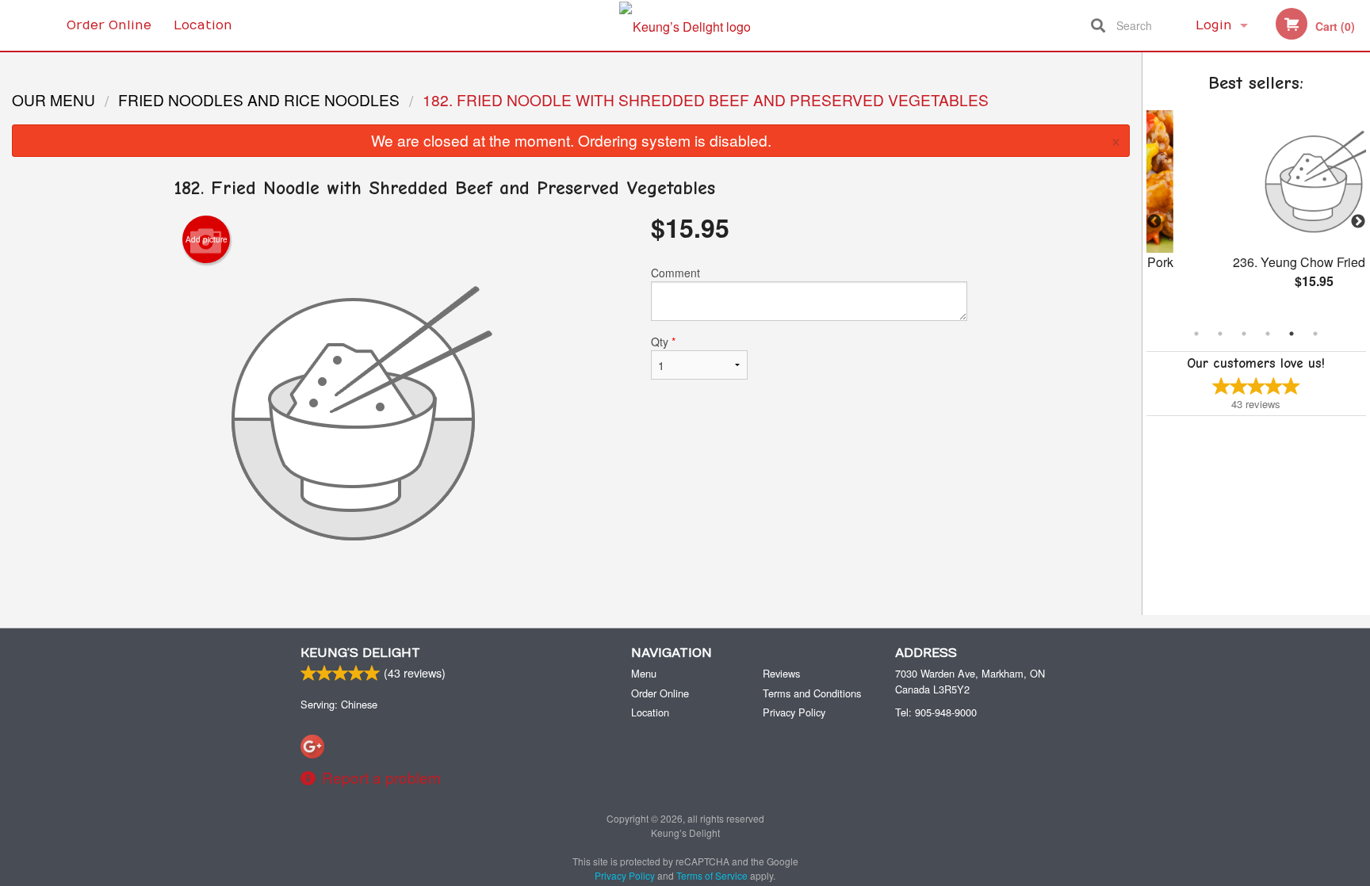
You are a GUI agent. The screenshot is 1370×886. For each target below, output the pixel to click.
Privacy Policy (794, 712)
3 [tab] (1244, 334)
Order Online (109, 25)
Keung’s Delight (360, 653)
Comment (675, 273)
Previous (1154, 222)
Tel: (936, 712)
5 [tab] (1291, 334)
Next (1358, 222)
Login (1214, 25)
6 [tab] (1315, 334)
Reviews (781, 673)
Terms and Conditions (812, 693)
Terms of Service (712, 875)
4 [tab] (1268, 334)
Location (203, 25)
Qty (663, 341)
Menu (643, 673)
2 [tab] (1220, 334)
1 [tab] (1196, 334)
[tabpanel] (1262, 212)
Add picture (207, 239)
